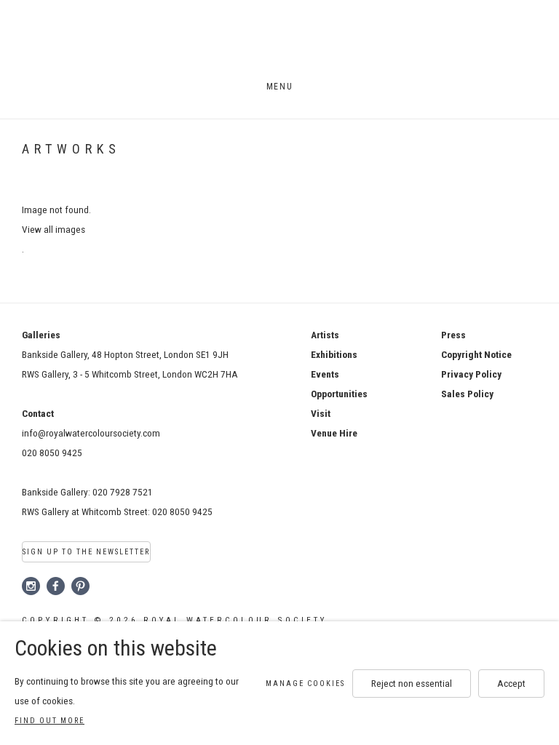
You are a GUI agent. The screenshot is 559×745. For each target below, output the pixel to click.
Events (325, 374)
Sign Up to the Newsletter (86, 552)
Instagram (31, 586)
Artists (325, 334)
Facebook (56, 586)
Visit (320, 413)
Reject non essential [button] (411, 683)
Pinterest (80, 586)
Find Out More (49, 720)
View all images (53, 229)
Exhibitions (334, 354)
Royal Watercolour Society (279, 42)
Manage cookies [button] (305, 683)
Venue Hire (334, 433)
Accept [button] (511, 683)
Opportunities (339, 393)
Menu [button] (279, 86)
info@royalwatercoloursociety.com (91, 433)
